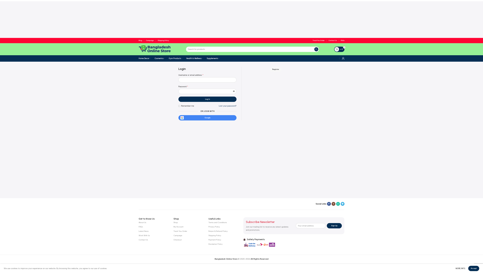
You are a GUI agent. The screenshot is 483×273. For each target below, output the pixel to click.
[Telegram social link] (342, 204)
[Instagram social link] (333, 204)
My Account (178, 227)
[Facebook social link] (329, 204)
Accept (474, 268)
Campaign (178, 235)
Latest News (144, 231)
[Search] (316, 49)
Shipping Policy (214, 235)
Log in (207, 99)
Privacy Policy (214, 227)
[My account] (343, 58)
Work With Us (144, 235)
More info (461, 268)
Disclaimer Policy (215, 244)
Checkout (178, 240)
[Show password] (234, 91)
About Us (142, 222)
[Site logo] (155, 49)
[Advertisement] (241, 19)
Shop (176, 222)
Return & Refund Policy (218, 231)
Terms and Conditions (217, 222)
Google (207, 118)
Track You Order (180, 231)
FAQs (141, 227)
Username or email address (190, 75)
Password (183, 86)
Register (275, 69)
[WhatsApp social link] (338, 204)
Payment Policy (214, 240)
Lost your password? (228, 106)
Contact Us (143, 240)
